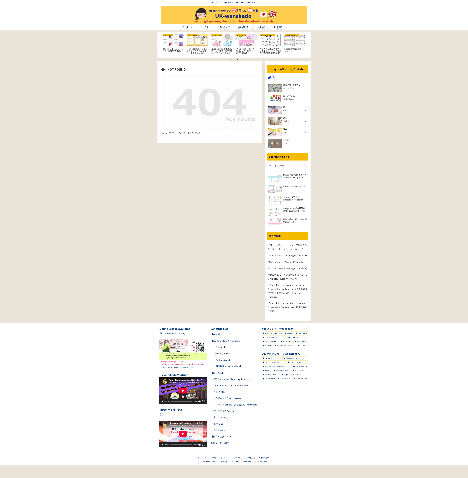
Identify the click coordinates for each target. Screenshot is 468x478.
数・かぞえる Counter (224, 411)
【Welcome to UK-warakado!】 (227, 340)
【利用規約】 (251, 457)
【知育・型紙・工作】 (222, 436)
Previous (159, 45)
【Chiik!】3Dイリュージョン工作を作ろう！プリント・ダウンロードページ (287, 247)
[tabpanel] (173, 44)
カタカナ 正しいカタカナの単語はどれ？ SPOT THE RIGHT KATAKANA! (288, 276)
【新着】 (214, 457)
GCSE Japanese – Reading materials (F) (287, 268)
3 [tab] (237, 59)
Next (308, 45)
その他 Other (219, 391)
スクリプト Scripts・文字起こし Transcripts (235, 404)
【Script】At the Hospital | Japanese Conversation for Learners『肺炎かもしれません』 (287, 307)
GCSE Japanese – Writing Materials (285, 261)
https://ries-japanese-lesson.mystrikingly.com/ (176, 367)
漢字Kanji (218, 423)
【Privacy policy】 (222, 353)
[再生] (162, 401)
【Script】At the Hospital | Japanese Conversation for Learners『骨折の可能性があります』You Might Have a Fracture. (287, 290)
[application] (183, 390)
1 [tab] (230, 59)
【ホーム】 (204, 457)
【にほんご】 (217, 372)
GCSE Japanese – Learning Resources (232, 379)
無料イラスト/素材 (220, 442)
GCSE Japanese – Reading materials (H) (287, 255)
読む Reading (220, 430)
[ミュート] (199, 401)
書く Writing (220, 417)
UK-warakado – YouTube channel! (230, 385)
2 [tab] (234, 59)
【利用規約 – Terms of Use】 (227, 366)
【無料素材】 (238, 457)
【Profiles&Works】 (223, 359)
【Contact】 (219, 347)
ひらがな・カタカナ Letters (227, 398)
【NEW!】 (216, 334)
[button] (305, 165)
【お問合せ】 (265, 457)
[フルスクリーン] (203, 401)
